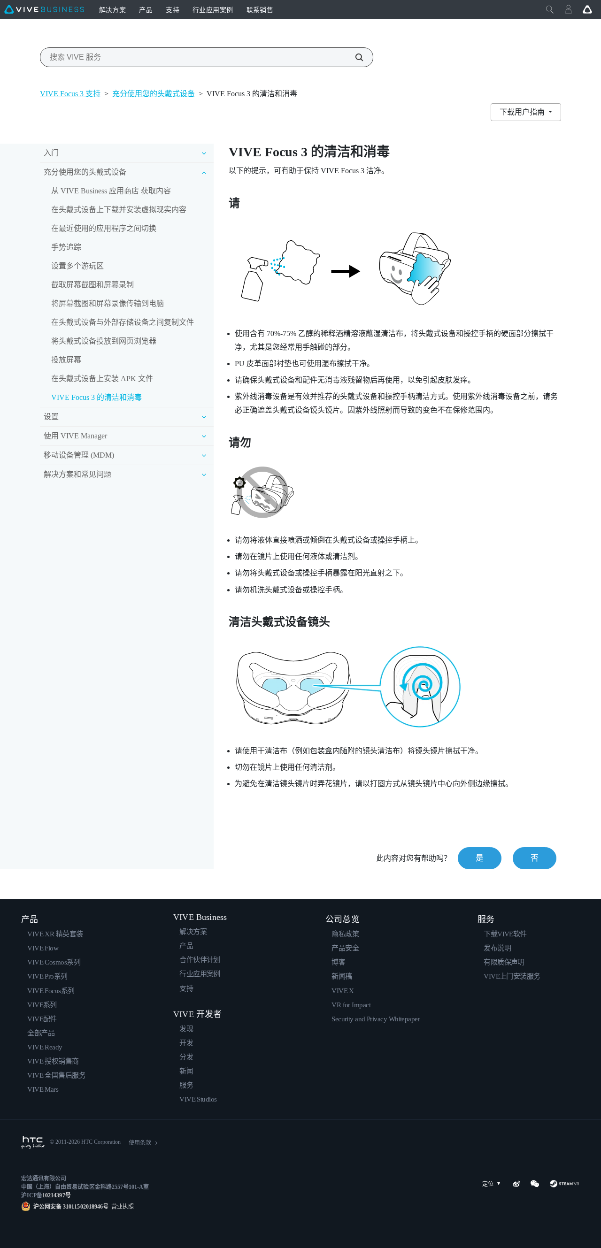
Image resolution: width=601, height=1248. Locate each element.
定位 (487, 1184)
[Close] (549, 9)
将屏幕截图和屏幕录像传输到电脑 (107, 303)
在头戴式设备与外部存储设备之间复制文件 (122, 322)
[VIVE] (44, 9)
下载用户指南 (523, 112)
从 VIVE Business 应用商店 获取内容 (111, 191)
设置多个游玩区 (77, 266)
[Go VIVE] (587, 9)
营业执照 (121, 1206)
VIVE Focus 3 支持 (70, 94)
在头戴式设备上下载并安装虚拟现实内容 (118, 210)
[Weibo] (516, 1183)
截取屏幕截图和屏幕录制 (92, 285)
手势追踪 (66, 247)
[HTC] (33, 1142)
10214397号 (56, 1195)
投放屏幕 (66, 360)
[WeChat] (535, 1183)
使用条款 (140, 1143)
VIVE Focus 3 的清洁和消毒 (96, 397)
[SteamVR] (564, 1183)
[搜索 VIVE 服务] (354, 57)
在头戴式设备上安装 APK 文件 (102, 379)
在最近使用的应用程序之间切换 (103, 228)
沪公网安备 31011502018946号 (70, 1206)
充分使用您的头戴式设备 (153, 94)
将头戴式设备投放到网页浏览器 (103, 341)
